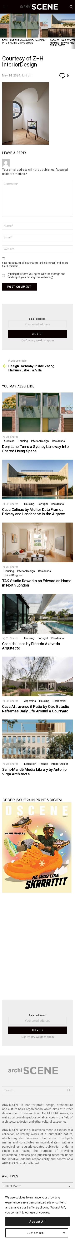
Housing (23, 440)
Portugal (43, 503)
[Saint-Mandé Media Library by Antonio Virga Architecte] (37, 739)
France (44, 763)
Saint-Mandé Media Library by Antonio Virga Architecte (34, 771)
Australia (9, 440)
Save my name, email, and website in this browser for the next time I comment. (35, 264)
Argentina (30, 700)
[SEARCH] (71, 7)
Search (69, 1091)
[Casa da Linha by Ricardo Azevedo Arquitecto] (37, 613)
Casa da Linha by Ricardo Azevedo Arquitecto (31, 646)
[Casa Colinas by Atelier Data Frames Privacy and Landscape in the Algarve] (37, 479)
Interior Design (40, 440)
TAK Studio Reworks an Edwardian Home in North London (36, 583)
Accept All (37, 1221)
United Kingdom (13, 575)
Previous (2, 31)
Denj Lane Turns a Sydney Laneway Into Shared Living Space (23, 41)
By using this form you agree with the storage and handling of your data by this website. (36, 275)
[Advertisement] (37, 949)
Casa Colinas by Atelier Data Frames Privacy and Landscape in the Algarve (33, 511)
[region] (37, 1215)
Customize (35, 1233)
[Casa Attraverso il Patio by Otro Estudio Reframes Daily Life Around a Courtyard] (37, 676)
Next (73, 31)
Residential (58, 440)
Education (30, 763)
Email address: (37, 318)
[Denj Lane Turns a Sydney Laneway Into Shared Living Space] (24, 26)
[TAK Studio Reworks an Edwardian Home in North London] (37, 542)
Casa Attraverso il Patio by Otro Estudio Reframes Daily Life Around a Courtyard (35, 708)
